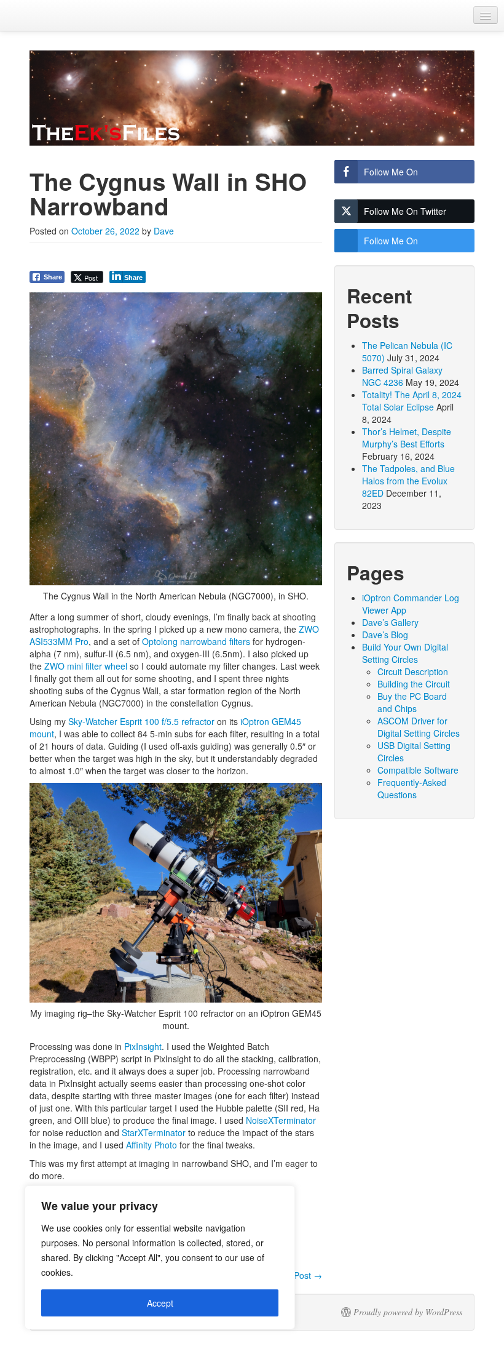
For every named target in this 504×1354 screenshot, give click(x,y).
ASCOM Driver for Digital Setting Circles (418, 727)
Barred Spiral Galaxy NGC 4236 (402, 376)
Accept (160, 1303)
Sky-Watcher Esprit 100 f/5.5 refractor (141, 721)
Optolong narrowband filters (196, 641)
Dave (164, 231)
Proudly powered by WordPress (407, 1312)
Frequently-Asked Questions (411, 788)
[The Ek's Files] (252, 98)
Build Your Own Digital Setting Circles (405, 653)
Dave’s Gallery (390, 622)
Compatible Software (418, 770)
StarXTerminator (154, 1132)
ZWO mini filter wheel (85, 666)
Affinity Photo (151, 1145)
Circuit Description (412, 671)
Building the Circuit (413, 684)
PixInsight (143, 1046)
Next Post (298, 1275)
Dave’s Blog (385, 634)
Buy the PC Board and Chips (412, 702)
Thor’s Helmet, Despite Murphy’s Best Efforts (406, 437)
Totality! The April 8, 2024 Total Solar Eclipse (412, 400)
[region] (160, 1257)
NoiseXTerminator (281, 1120)
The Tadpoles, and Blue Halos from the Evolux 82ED (408, 480)
